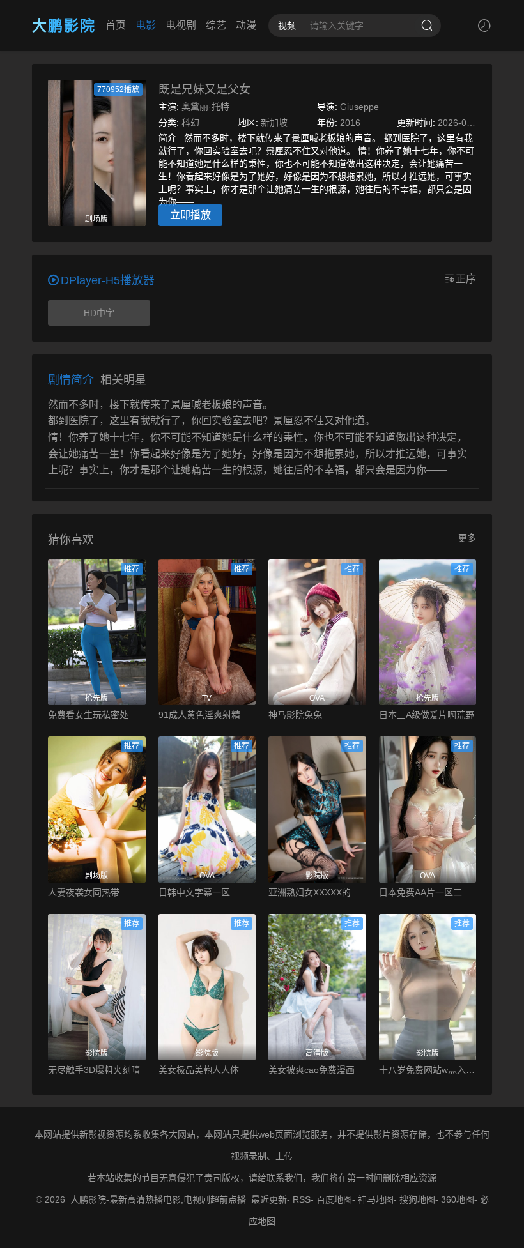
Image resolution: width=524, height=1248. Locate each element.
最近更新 (269, 1199)
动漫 (246, 25)
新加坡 (274, 123)
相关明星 (123, 380)
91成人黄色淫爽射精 (199, 715)
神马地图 (376, 1199)
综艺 (216, 25)
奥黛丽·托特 (205, 107)
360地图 (457, 1199)
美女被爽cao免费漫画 (311, 1070)
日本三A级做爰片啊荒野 (426, 715)
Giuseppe (359, 107)
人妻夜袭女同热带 (83, 892)
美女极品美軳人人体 (198, 1070)
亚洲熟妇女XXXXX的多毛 (317, 892)
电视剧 (181, 25)
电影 (145, 25)
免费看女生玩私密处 (88, 715)
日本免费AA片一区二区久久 (428, 892)
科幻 (190, 123)
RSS (302, 1199)
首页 (115, 25)
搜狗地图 (417, 1199)
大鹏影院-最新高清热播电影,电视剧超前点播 (158, 1199)
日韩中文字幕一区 (194, 892)
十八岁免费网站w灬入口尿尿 (428, 1070)
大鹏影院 (64, 25)
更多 (467, 538)
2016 (350, 123)
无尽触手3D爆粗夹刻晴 (94, 1070)
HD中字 (99, 313)
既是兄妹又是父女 (204, 89)
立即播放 (190, 214)
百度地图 (334, 1199)
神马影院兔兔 (295, 715)
